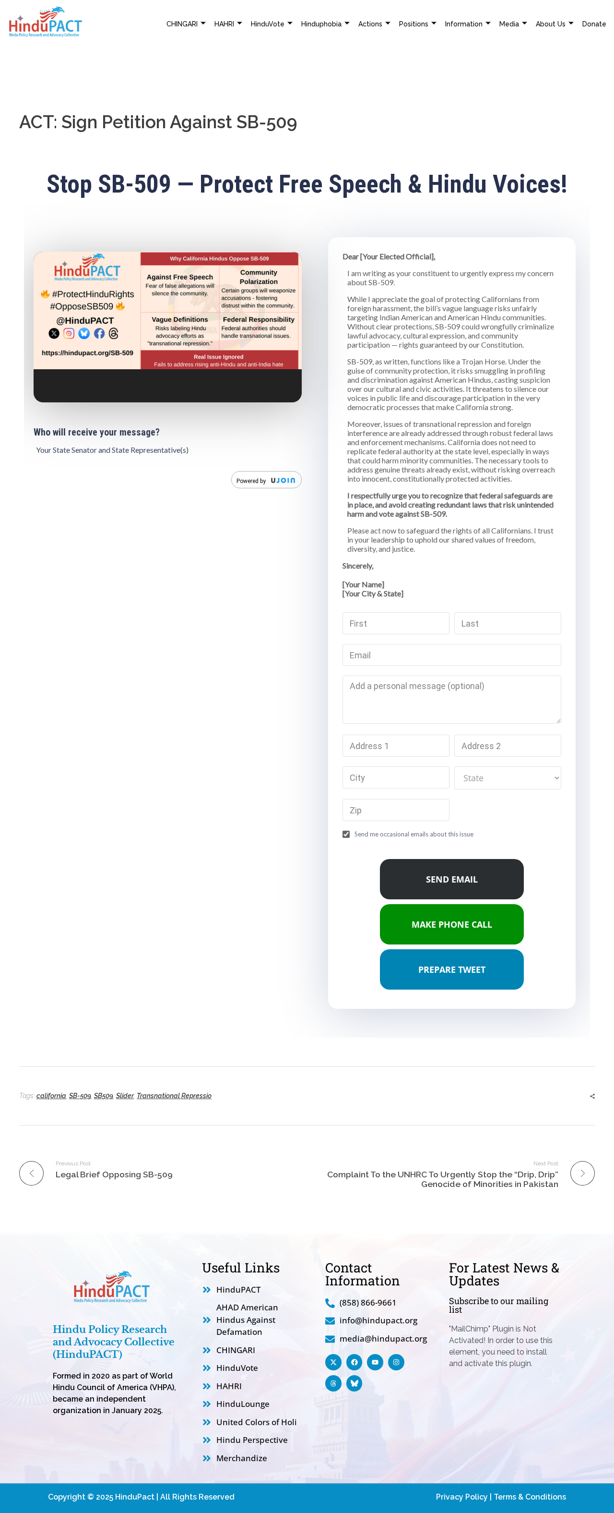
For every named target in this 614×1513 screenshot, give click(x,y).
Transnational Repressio (174, 1096)
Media (509, 24)
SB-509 (80, 1096)
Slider (125, 1096)
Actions (370, 24)
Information (464, 24)
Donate (594, 24)
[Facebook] (354, 1362)
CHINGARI (182, 24)
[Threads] (333, 1383)
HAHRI (224, 24)
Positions (413, 24)
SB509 (103, 1096)
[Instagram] (396, 1362)
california (51, 1096)
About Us (551, 24)
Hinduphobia (321, 24)
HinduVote (267, 24)
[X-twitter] (333, 1362)
